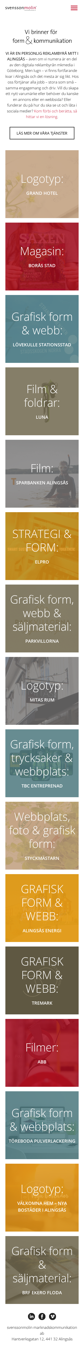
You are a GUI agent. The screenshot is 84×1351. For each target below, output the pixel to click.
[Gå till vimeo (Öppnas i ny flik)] (52, 1316)
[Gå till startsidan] (21, 8)
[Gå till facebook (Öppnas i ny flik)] (42, 1316)
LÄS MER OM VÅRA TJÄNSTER (42, 133)
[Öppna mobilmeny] (74, 7)
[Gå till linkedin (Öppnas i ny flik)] (31, 1316)
